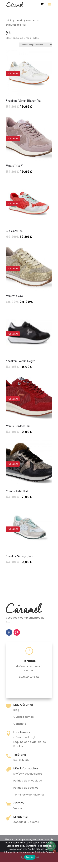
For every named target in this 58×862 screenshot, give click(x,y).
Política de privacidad (27, 780)
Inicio (9, 20)
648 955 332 (21, 760)
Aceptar (30, 857)
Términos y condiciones (28, 794)
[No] (54, 848)
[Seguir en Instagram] (17, 632)
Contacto (19, 724)
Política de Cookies (44, 852)
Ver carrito (20, 808)
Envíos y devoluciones (27, 774)
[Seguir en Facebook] (9, 632)
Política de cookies (25, 788)
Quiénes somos (23, 717)
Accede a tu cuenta (26, 822)
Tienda (19, 20)
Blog (16, 710)
